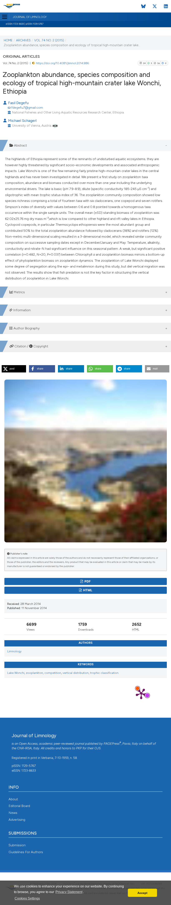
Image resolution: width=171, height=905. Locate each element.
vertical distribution (76, 673)
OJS (97, 748)
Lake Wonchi (15, 673)
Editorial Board (19, 806)
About (13, 799)
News (13, 813)
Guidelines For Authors (26, 852)
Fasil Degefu (18, 103)
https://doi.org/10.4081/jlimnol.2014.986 (62, 63)
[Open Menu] (4, 17)
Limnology (14, 651)
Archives (23, 40)
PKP (79, 748)
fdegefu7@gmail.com (27, 108)
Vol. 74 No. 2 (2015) (49, 40)
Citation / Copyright (31, 346)
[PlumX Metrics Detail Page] (141, 693)
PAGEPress (111, 744)
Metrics (19, 292)
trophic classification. (104, 673)
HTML (87, 590)
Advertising (17, 820)
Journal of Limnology (30, 17)
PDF (87, 581)
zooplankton (34, 673)
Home (8, 40)
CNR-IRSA (24, 748)
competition (52, 673)
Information (21, 310)
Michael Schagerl (21, 120)
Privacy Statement (68, 892)
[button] (14, 368)
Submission (17, 845)
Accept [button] (142, 893)
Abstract (20, 145)
